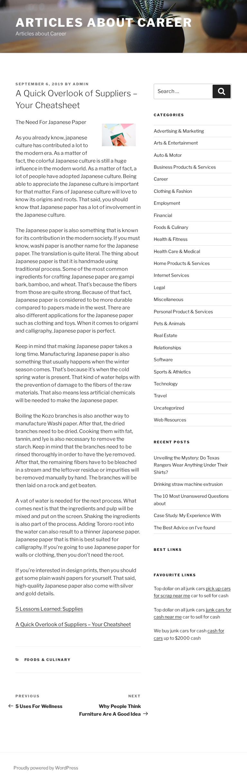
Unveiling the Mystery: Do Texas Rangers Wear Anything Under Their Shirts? (191, 465)
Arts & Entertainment (176, 143)
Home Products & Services (182, 263)
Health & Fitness (171, 239)
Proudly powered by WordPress (46, 767)
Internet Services (171, 275)
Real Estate (165, 335)
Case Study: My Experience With (187, 515)
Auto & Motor (168, 155)
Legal (159, 287)
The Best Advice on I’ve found (184, 527)
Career (161, 179)
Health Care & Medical (177, 251)
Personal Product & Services (183, 311)
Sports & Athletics (172, 371)
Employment (167, 203)
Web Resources (170, 419)
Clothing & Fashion (173, 191)
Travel (160, 395)
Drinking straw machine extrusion (188, 484)
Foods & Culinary (47, 659)
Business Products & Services (185, 167)
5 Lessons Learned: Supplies (49, 609)
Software (163, 359)
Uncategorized (169, 407)
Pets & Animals (169, 323)
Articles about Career (103, 22)
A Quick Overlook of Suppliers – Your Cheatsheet (73, 624)
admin (81, 84)
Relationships (167, 347)
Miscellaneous (168, 299)
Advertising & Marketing (179, 131)
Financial (163, 215)
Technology (166, 383)
